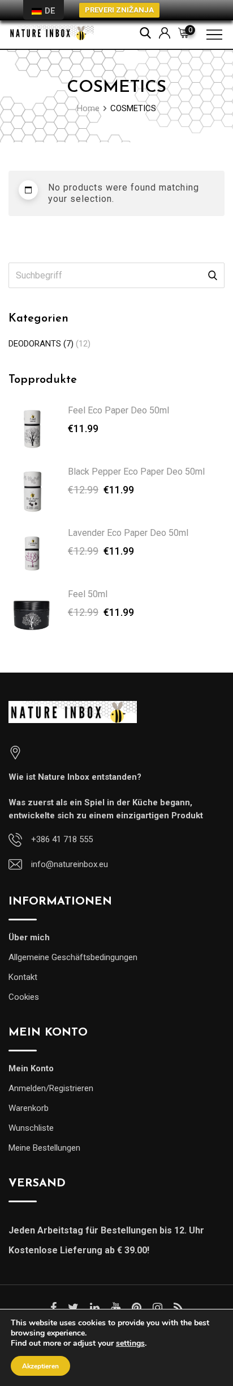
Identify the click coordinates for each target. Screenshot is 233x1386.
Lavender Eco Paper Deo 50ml (128, 532)
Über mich (29, 937)
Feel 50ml (87, 594)
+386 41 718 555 (62, 839)
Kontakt (22, 977)
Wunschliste (31, 1128)
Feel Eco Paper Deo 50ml (118, 410)
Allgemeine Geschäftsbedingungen (72, 957)
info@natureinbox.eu (69, 864)
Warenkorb (28, 1108)
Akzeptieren (40, 1366)
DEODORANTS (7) (41, 344)
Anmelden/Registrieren (50, 1088)
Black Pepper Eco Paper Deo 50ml (136, 471)
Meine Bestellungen (44, 1148)
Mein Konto (31, 1068)
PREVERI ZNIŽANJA (119, 10)
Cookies (23, 997)
